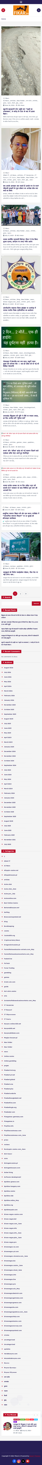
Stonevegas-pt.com (11, 1251)
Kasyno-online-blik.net (12, 1024)
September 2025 (10, 714)
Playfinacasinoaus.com (12, 1130)
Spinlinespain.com (10, 1210)
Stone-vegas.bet (10, 1219)
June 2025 (7, 728)
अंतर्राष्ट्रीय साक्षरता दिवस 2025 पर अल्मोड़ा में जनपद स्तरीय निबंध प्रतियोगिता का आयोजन (19, 309)
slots (6, 1158)
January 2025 (9, 747)
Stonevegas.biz (9, 1261)
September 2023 (10, 816)
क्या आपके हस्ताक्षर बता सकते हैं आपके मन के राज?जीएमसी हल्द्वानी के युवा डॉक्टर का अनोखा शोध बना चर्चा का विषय (21, 188)
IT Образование (10, 1014)
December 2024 (10, 751)
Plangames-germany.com (13, 1117)
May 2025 (7, 733)
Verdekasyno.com (10, 1354)
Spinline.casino (9, 1191)
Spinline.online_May (11, 1200)
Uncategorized (29, 353)
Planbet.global (9, 1079)
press (6, 1140)
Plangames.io (9, 1121)
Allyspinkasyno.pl (10, 875)
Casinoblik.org (9, 935)
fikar (7, 98)
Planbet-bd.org (9, 1070)
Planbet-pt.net (9, 1075)
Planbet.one (8, 1084)
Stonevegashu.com (11, 1307)
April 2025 (7, 737)
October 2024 (9, 761)
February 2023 (9, 835)
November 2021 (10, 840)
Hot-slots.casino (10, 991)
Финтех (6, 1363)
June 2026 (7, 677)
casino (6, 931)
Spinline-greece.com (11, 1182)
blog (18, 299)
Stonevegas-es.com (11, 1247)
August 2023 (8, 821)
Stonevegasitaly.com (12, 1316)
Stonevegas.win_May (12, 1289)
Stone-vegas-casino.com (13, 1214)
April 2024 (7, 784)
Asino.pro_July (9, 894)
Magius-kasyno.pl (10, 1038)
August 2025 (8, 719)
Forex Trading (9, 968)
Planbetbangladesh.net (12, 1098)
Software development (12, 1177)
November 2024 (10, 756)
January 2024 (9, 798)
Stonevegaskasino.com (12, 1321)
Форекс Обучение (10, 1372)
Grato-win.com (9, 982)
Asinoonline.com (10, 898)
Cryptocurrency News (12, 940)
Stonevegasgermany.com (13, 1298)
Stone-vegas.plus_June (12, 1237)
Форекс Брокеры (10, 1368)
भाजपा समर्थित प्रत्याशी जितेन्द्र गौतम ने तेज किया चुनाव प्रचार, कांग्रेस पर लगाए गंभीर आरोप (20, 240)
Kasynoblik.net (9, 1028)
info (24, 477)
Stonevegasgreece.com (12, 1302)
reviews (13, 566)
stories (6, 1335)
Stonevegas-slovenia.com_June (16, 1256)
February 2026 (9, 695)
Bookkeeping (9, 926)
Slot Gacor (8, 1154)
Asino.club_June (10, 889)
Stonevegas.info (10, 1275)
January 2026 (9, 700)
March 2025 (8, 742)
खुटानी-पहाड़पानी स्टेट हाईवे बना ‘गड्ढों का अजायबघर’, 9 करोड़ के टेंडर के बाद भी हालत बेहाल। (19, 111)
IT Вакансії (8, 1010)
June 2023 (7, 830)
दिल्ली (13, 103)
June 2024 (7, 775)
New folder (21, 101)
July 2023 (7, 826)
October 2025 (9, 709)
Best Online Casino (11, 903)
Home (3, 19)
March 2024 (8, 788)
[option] (21, 1426)
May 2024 (7, 779)
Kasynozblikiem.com (11, 1033)
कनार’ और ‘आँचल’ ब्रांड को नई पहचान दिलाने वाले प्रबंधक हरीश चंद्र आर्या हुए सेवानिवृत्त (20, 451)
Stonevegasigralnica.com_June (15, 1312)
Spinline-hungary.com (12, 1186)
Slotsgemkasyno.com (12, 1168)
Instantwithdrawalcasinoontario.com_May (20, 1000)
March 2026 (8, 691)
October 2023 (9, 812)
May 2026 (7, 682)
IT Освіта (13, 177)
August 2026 (8, 668)
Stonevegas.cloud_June (13, 1270)
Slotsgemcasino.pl (11, 1163)
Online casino (9, 1056)
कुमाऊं (4, 103)
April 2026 (7, 686)
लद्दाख (21, 103)
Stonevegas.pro (10, 1284)
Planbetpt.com (9, 1112)
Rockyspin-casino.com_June (14, 1149)
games (19, 442)
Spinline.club (8, 1196)
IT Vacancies (29, 175)
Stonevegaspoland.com (13, 1330)
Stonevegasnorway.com (13, 1326)
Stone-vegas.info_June (12, 1233)
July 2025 (7, 723)
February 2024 (9, 793)
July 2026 (7, 672)
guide (6, 986)
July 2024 (7, 770)
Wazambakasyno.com (12, 1358)
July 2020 (7, 844)
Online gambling (10, 1061)
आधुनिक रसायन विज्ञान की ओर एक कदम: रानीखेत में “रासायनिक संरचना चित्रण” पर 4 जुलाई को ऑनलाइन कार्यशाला (21, 515)
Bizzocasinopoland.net (12, 917)
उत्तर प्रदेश (28, 101)
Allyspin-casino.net (11, 870)
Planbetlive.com (10, 1103)
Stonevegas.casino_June (13, 1265)
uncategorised (9, 1340)
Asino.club (8, 884)
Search (8, 597)
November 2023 (10, 807)
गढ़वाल (9, 103)
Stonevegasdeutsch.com (13, 1293)
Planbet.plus (8, 1089)
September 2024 (10, 765)
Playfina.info (8, 1126)
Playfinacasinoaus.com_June (15, 1135)
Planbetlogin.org (10, 1107)
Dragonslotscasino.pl (12, 945)
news (27, 231)
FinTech (7, 963)
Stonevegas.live (10, 1279)
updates (6, 355)
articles (13, 101)
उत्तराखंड (35, 101)
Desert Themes (34, 1457)
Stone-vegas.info (10, 1228)
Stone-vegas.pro (10, 1242)
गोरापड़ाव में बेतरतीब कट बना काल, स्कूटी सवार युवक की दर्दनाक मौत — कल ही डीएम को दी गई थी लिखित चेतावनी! (21, 363)
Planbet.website (10, 1093)
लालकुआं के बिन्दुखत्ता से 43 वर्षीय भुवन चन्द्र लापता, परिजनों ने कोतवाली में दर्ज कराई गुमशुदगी (25, 1426)
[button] (34, 1415)
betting (6, 912)
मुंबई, (17, 103)
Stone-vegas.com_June (11, 302)
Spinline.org (8, 1205)
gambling (7, 973)
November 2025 (10, 705)
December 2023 (9, 802)
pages (6, 1065)
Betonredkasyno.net (11, 907)
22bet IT (6, 175)
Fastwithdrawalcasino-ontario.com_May (19, 949)
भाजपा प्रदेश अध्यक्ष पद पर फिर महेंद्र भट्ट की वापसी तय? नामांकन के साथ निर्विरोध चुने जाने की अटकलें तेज (20, 487)
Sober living (8, 1172)
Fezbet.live (8, 959)
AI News (6, 101)
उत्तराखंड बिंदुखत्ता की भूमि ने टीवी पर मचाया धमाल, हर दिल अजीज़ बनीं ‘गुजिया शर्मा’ (20, 417)
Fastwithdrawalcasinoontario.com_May (19, 954)
